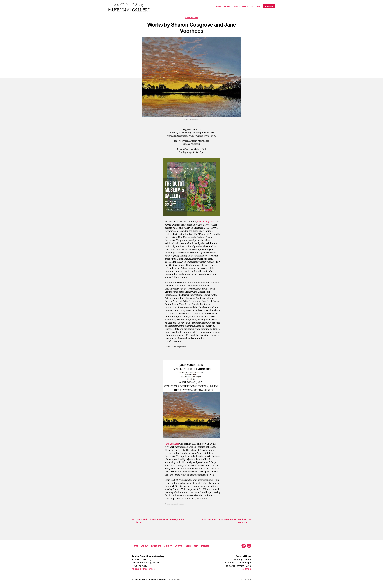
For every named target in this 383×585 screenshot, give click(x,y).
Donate (205, 545)
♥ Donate (269, 6)
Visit (252, 6)
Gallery (236, 6)
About (218, 6)
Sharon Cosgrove (205, 221)
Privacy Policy (174, 579)
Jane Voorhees (172, 444)
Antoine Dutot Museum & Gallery (152, 579)
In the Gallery (191, 17)
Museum (227, 6)
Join (258, 6)
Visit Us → (246, 569)
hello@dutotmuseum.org (143, 569)
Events (245, 6)
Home (135, 545)
